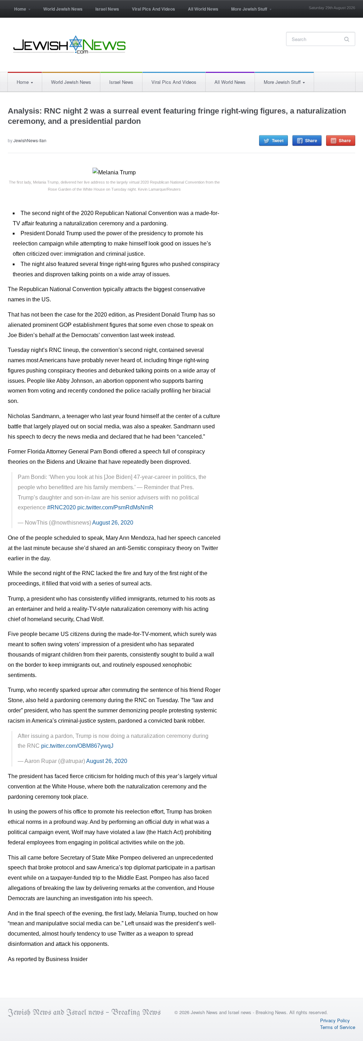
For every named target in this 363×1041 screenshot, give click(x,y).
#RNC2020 (61, 507)
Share (311, 140)
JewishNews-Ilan (29, 140)
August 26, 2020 (112, 523)
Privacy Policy (335, 1020)
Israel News (107, 9)
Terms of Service (337, 1027)
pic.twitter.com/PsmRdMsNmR (115, 507)
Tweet (278, 140)
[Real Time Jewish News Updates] (70, 44)
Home (17, 11)
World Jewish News (63, 9)
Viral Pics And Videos (153, 9)
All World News (203, 9)
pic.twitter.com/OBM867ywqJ (77, 746)
